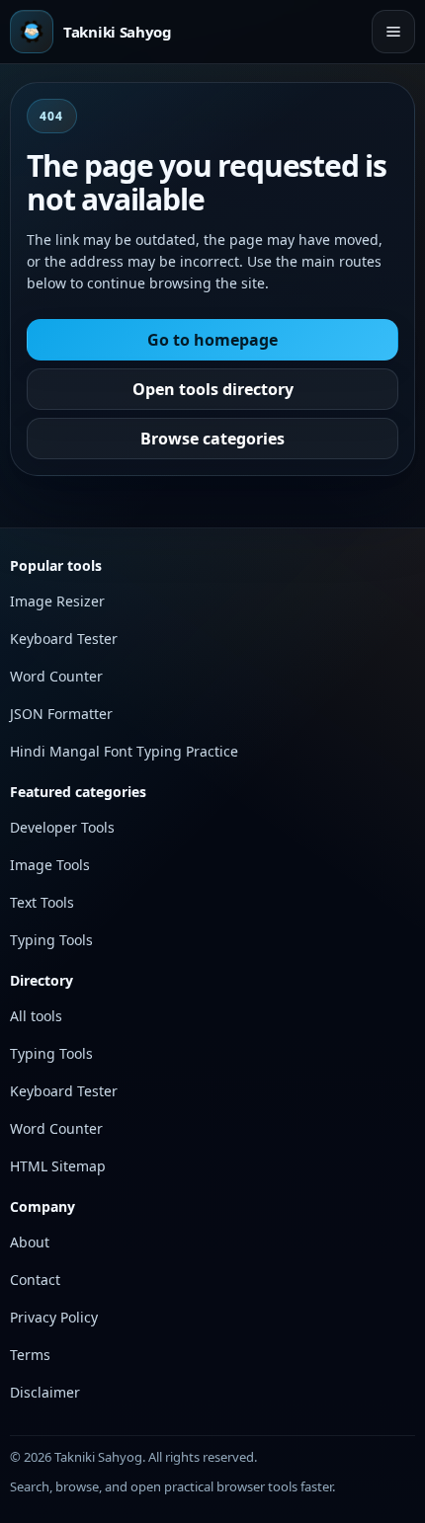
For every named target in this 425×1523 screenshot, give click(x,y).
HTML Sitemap (58, 1166)
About (29, 1242)
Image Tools (50, 864)
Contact (35, 1279)
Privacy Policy (54, 1317)
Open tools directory (213, 389)
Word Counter (56, 676)
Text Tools (42, 902)
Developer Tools (62, 827)
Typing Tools (51, 939)
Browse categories (212, 438)
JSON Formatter (61, 713)
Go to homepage (212, 340)
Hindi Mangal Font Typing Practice (124, 751)
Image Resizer (57, 601)
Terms (30, 1354)
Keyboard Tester (64, 638)
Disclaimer (45, 1392)
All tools (36, 1015)
